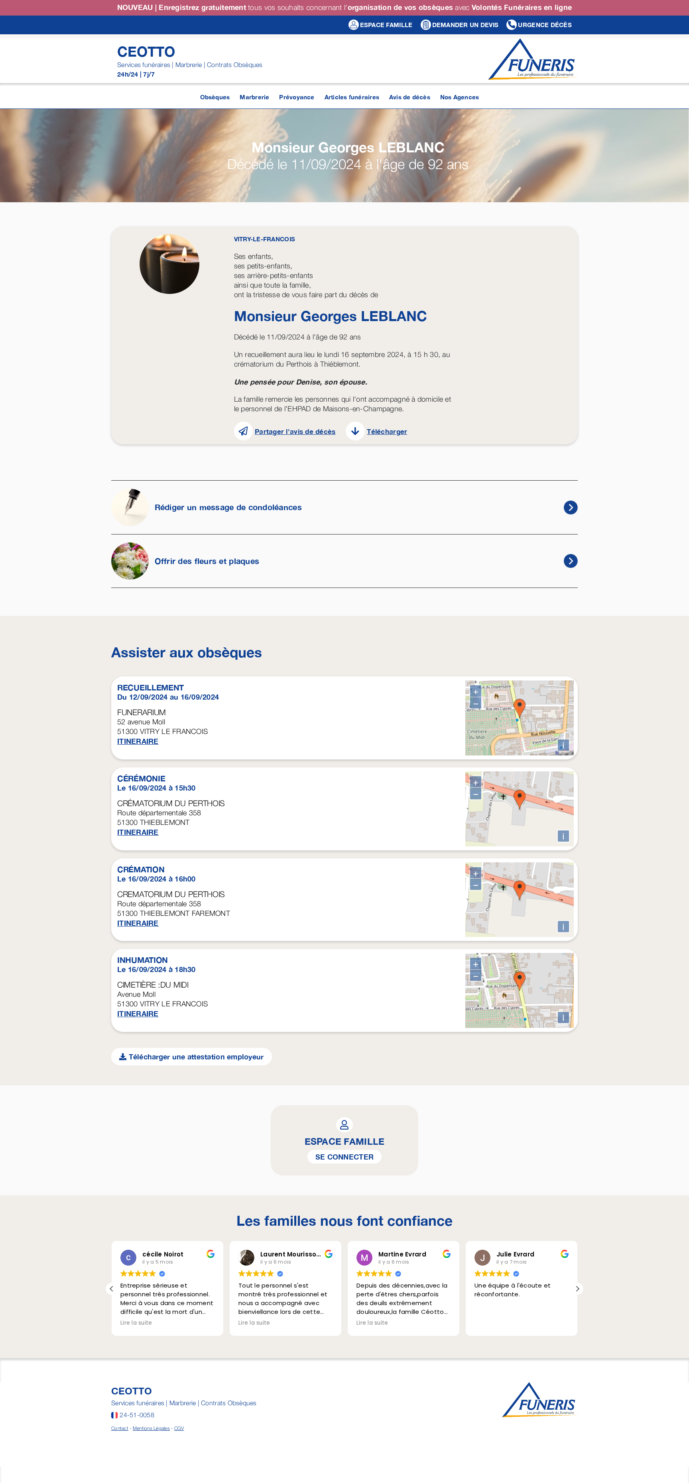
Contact (119, 1428)
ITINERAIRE (138, 741)
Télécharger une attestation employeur (195, 1056)
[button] (577, 1289)
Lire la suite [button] (136, 1323)
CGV (179, 1428)
